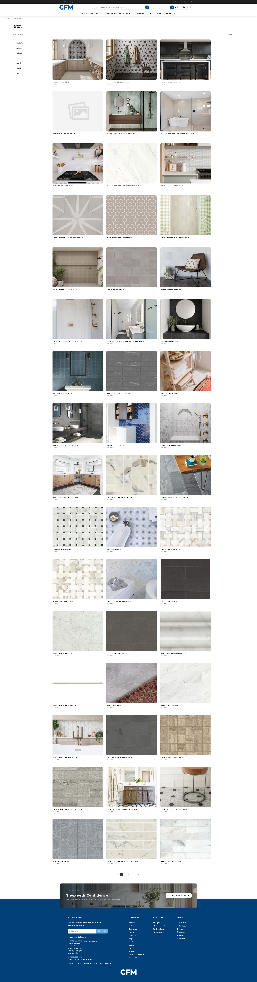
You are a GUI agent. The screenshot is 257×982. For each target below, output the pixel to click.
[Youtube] (177, 929)
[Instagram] (177, 922)
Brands (131, 932)
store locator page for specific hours (102, 963)
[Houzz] (177, 935)
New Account (159, 926)
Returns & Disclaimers (136, 955)
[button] (234, 34)
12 (135, 874)
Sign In (186, 2)
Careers (131, 948)
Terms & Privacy (134, 958)
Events (77, 2)
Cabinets (140, 13)
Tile (83, 13)
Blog (71, 2)
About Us (132, 923)
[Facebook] (177, 926)
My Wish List (158, 932)
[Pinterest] (177, 932)
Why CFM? (64, 2)
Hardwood (111, 13)
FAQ (130, 926)
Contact (193, 2)
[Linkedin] (177, 938)
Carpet (99, 13)
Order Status (158, 929)
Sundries (169, 13)
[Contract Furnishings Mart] (66, 7)
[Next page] (138, 874)
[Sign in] (190, 7)
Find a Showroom (178, 895)
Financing (132, 951)
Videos (131, 945)
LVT (91, 13)
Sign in (156, 923)
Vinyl (151, 13)
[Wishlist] (195, 7)
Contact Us (133, 935)
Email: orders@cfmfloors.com (77, 937)
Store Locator (133, 929)
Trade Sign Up (177, 2)
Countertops (125, 13)
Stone (159, 13)
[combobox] (121, 7)
